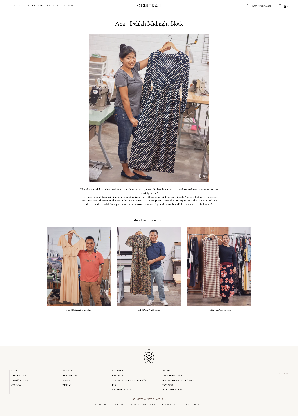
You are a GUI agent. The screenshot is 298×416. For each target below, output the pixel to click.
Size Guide (117, 375)
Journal (66, 385)
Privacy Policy (149, 404)
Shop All (16, 385)
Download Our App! (173, 389)
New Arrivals (18, 375)
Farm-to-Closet (19, 380)
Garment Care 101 (121, 389)
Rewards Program (172, 375)
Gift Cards (118, 371)
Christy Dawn (110, 404)
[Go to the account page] (280, 5)
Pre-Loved (167, 385)
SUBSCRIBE (282, 373)
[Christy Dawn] (149, 5)
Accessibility (167, 404)
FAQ (114, 385)
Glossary (67, 380)
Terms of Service (129, 404)
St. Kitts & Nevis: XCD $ (148, 399)
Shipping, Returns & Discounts (129, 380)
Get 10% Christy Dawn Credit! (178, 380)
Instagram (168, 371)
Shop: (14, 371)
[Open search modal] (247, 5)
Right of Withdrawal (189, 404)
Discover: (67, 371)
